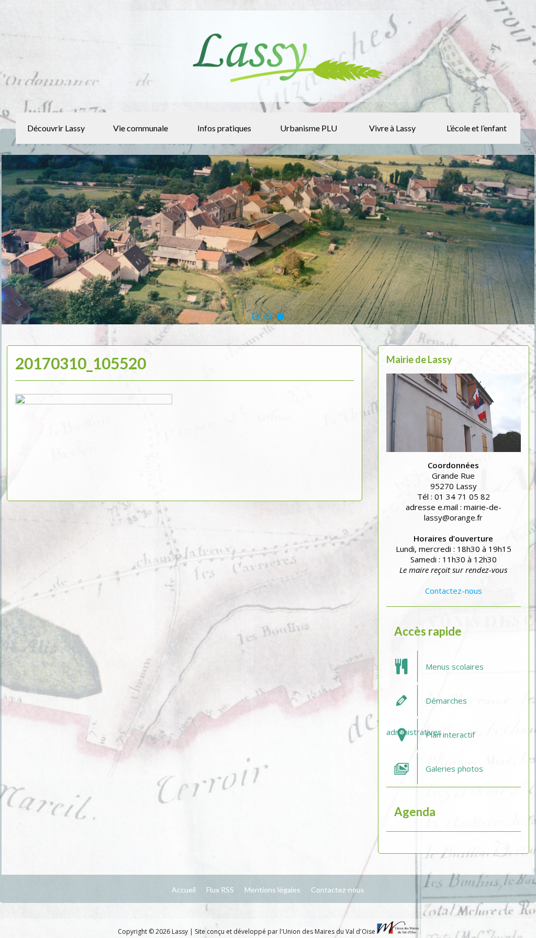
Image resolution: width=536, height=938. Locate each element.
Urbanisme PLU (308, 128)
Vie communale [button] (140, 128)
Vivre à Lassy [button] (392, 128)
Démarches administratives (426, 705)
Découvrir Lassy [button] (56, 128)
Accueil (184, 890)
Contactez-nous (453, 590)
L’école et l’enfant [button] (476, 128)
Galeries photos (454, 768)
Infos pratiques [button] (224, 128)
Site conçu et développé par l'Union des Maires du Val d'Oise (285, 931)
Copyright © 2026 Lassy (153, 931)
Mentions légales (272, 890)
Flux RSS (220, 890)
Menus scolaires (455, 666)
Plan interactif (450, 734)
